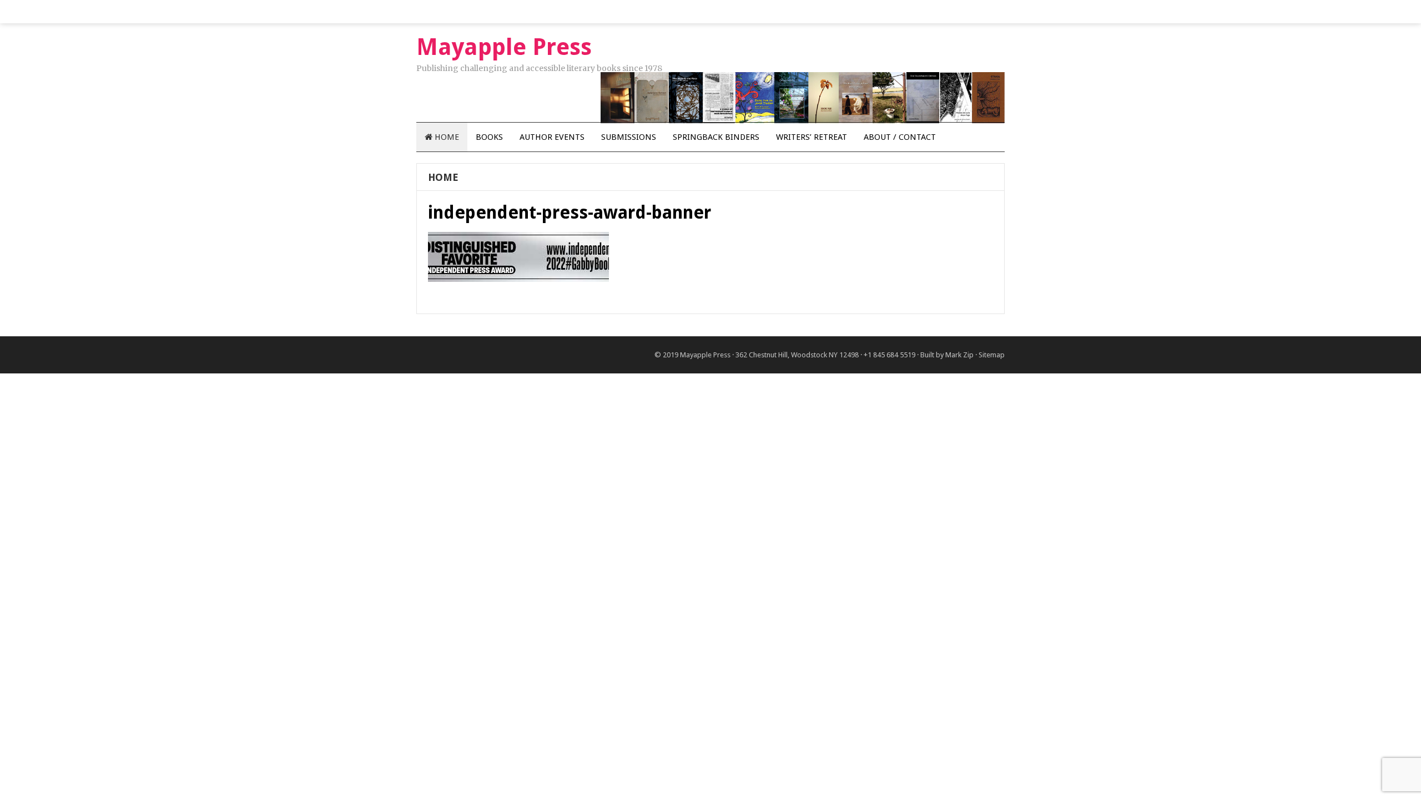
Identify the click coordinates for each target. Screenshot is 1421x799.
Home (445, 137)
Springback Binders (716, 137)
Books (489, 137)
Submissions (628, 137)
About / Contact (900, 137)
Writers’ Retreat (811, 137)
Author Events (552, 137)
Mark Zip (959, 355)
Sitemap (992, 355)
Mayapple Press (705, 355)
